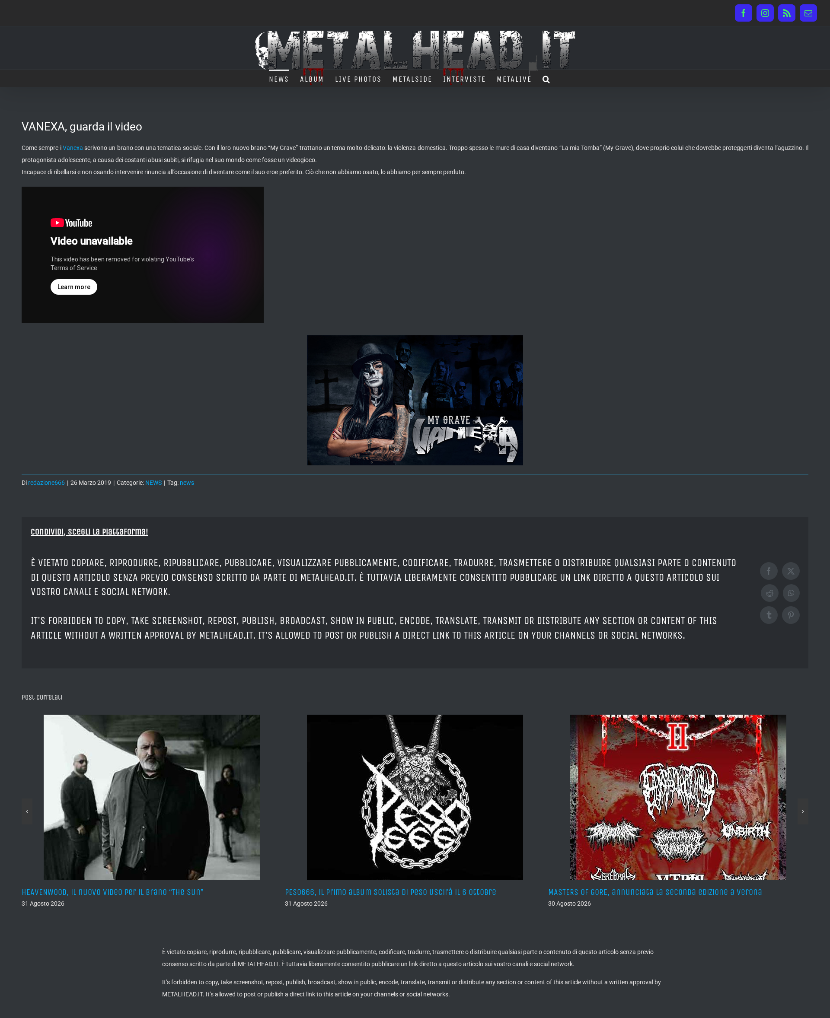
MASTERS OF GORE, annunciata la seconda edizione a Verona (655, 892)
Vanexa (73, 147)
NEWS (153, 482)
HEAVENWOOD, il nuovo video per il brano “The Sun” (113, 892)
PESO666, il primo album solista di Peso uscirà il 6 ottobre (390, 892)
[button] (547, 78)
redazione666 (46, 482)
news (187, 482)
